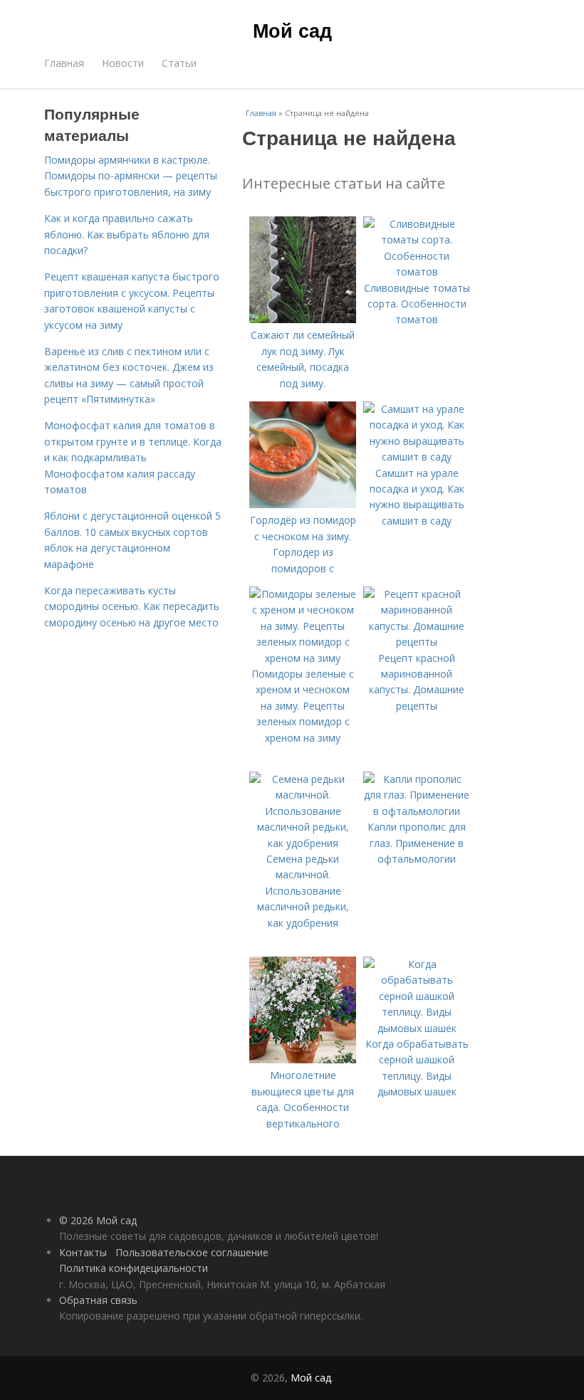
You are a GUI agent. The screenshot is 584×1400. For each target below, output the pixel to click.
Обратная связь (98, 1300)
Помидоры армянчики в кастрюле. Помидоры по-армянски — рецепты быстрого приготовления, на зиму (130, 176)
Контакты (83, 1252)
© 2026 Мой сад (98, 1220)
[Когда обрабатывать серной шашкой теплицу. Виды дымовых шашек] (416, 1028)
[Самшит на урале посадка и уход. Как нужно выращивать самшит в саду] (416, 456)
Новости (123, 63)
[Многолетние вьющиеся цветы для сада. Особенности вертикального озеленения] (302, 1059)
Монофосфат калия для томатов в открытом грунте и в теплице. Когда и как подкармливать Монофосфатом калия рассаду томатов (132, 457)
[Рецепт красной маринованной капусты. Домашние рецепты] (416, 641)
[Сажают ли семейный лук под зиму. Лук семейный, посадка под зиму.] (302, 319)
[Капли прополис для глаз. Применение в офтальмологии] (416, 811)
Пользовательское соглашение (191, 1252)
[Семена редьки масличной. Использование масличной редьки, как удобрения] (302, 843)
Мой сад (292, 29)
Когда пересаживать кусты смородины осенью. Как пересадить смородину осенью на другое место (131, 606)
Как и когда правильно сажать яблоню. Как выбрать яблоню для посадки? (126, 234)
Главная (64, 63)
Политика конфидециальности (133, 1268)
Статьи (179, 63)
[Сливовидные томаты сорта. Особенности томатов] (416, 271)
